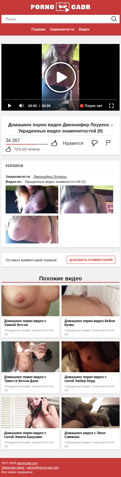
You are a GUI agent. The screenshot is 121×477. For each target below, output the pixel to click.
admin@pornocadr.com (43, 467)
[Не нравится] (96, 143)
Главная (38, 29)
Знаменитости (62, 29)
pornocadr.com (27, 463)
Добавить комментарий (91, 260)
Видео (84, 29)
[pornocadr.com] (60, 7)
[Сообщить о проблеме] (109, 143)
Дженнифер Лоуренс (50, 177)
